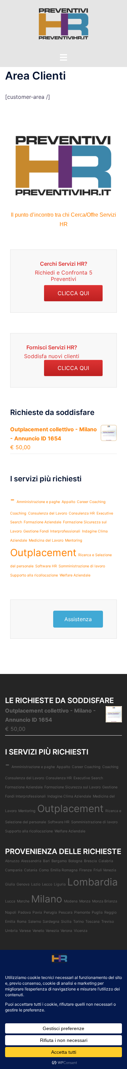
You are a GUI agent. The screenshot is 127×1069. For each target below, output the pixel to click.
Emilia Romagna (64, 870)
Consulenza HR (82, 513)
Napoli (10, 912)
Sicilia (66, 921)
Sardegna (51, 921)
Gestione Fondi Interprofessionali (51, 531)
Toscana (92, 921)
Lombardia (92, 882)
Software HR (46, 566)
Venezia (52, 931)
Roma (21, 921)
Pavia (37, 912)
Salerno (34, 921)
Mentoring (73, 540)
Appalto (68, 502)
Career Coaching (91, 502)
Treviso (107, 921)
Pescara (65, 912)
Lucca (10, 901)
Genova (23, 884)
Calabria (106, 861)
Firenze (85, 870)
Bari (46, 861)
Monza (84, 901)
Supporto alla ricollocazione (34, 575)
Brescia (90, 861)
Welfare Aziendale (75, 575)
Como (44, 870)
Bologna (75, 861)
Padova (24, 912)
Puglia (97, 912)
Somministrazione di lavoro (82, 566)
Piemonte (82, 912)
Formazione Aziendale (42, 522)
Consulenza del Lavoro (47, 513)
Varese (25, 931)
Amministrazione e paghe (38, 502)
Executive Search (88, 778)
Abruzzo (12, 861)
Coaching (18, 513)
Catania (30, 870)
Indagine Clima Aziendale (69, 796)
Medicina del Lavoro (46, 540)
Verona (66, 931)
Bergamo (59, 861)
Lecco (47, 884)
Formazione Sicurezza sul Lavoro (72, 787)
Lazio (35, 884)
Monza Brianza (104, 901)
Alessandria (31, 861)
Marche (23, 901)
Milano (46, 899)
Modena (71, 901)
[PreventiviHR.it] (64, 25)
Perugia (50, 912)
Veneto (38, 931)
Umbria (11, 931)
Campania (13, 870)
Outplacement (43, 553)
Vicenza (80, 931)
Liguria (60, 884)
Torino (78, 921)
